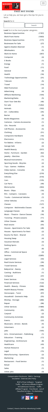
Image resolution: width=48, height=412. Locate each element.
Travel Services (24, 265)
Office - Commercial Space (24, 252)
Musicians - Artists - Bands (24, 324)
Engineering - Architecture (24, 341)
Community (24, 310)
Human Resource (24, 348)
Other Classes (24, 221)
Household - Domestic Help (24, 296)
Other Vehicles (24, 201)
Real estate (24, 224)
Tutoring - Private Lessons (24, 218)
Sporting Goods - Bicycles (24, 163)
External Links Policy (28, 378)
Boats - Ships (24, 190)
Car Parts (24, 183)
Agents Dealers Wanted (24, 47)
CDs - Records (24, 125)
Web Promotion (24, 88)
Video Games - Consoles (24, 170)
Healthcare (24, 344)
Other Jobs (24, 371)
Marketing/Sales (24, 98)
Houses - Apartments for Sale (24, 228)
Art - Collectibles (24, 112)
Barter (24, 115)
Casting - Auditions (24, 272)
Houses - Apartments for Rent (24, 231)
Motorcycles (24, 187)
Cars (24, 180)
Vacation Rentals (24, 242)
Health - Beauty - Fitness (24, 286)
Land (24, 248)
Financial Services (24, 283)
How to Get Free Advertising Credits (28, 408)
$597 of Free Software (25, 382)
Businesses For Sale (24, 43)
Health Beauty (24, 149)
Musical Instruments (24, 159)
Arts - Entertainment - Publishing (24, 334)
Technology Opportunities (24, 77)
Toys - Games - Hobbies (24, 166)
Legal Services (24, 259)
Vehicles (24, 177)
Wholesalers (24, 50)
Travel (24, 84)
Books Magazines (24, 118)
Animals (24, 108)
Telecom (24, 81)
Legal (24, 351)
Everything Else (24, 173)
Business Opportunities (24, 33)
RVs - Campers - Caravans (24, 194)
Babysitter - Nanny (24, 269)
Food (24, 67)
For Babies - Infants (24, 142)
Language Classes (24, 211)
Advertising (24, 91)
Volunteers (24, 327)
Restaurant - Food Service (24, 361)
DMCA (30, 376)
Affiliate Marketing (24, 95)
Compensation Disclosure (17, 376)
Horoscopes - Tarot (24, 293)
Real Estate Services (24, 262)
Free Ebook (33, 389)
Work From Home (24, 36)
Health (24, 74)
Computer (24, 57)
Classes (24, 204)
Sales (24, 368)
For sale (24, 105)
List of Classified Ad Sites (30, 390)
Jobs (24, 330)
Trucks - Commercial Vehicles (24, 197)
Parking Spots (24, 245)
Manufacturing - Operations (24, 354)
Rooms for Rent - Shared (24, 235)
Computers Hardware (24, 136)
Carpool (24, 313)
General (24, 71)
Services (24, 255)
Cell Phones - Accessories (24, 129)
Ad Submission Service (26, 387)
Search (34, 25)
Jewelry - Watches (24, 156)
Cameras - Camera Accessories (24, 122)
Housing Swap (24, 238)
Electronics (24, 139)
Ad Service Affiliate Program (32, 384)
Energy (24, 64)
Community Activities (24, 317)
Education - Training (24, 337)
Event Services (24, 279)
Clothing (24, 132)
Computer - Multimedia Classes (24, 207)
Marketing (24, 358)
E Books (24, 60)
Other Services (24, 307)
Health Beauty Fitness (24, 289)
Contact (10, 408)
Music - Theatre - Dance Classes (24, 214)
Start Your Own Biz (24, 101)
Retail (24, 365)
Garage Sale (24, 146)
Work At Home (24, 54)
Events (24, 320)
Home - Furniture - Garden (24, 153)
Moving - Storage (24, 300)
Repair (24, 303)
